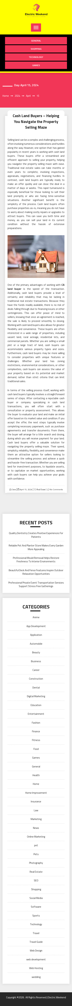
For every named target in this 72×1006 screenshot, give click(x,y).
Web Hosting (36, 968)
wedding (36, 977)
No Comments (56, 489)
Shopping (36, 49)
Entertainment (36, 714)
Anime (36, 617)
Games (36, 65)
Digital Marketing (36, 696)
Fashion (36, 723)
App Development (36, 626)
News (36, 828)
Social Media (36, 898)
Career (36, 670)
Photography (36, 863)
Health (36, 775)
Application (36, 635)
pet (36, 845)
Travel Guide (36, 942)
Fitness (36, 740)
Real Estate (40, 490)
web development (36, 959)
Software (36, 907)
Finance (36, 731)
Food (36, 749)
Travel (36, 933)
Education (36, 705)
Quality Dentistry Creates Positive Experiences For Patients (36, 535)
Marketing (36, 819)
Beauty (36, 652)
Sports (36, 915)
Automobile (36, 644)
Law (36, 810)
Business (36, 661)
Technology (36, 57)
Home (36, 784)
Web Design (36, 950)
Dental (36, 687)
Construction (36, 679)
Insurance (36, 801)
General (36, 40)
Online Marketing (36, 837)
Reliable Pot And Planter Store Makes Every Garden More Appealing (36, 547)
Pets (36, 854)
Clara (14, 489)
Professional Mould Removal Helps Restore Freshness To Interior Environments (36, 559)
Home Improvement (36, 793)
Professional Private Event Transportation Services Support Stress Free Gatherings (36, 584)
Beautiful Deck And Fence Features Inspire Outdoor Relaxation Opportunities (36, 572)
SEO (36, 880)
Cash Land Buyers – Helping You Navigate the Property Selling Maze (36, 121)
